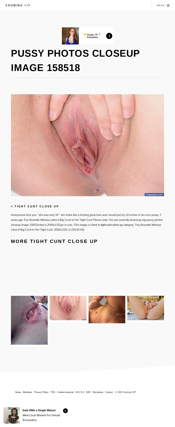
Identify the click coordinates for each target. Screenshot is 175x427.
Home (18, 392)
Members (27, 392)
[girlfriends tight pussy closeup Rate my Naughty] (29, 320)
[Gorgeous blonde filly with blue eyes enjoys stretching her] (145, 308)
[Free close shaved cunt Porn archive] (107, 309)
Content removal (65, 392)
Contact (109, 392)
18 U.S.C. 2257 (83, 392)
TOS (53, 392)
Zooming (18, 5)
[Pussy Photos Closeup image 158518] (68, 308)
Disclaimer (98, 392)
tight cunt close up (37, 206)
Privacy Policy (41, 392)
